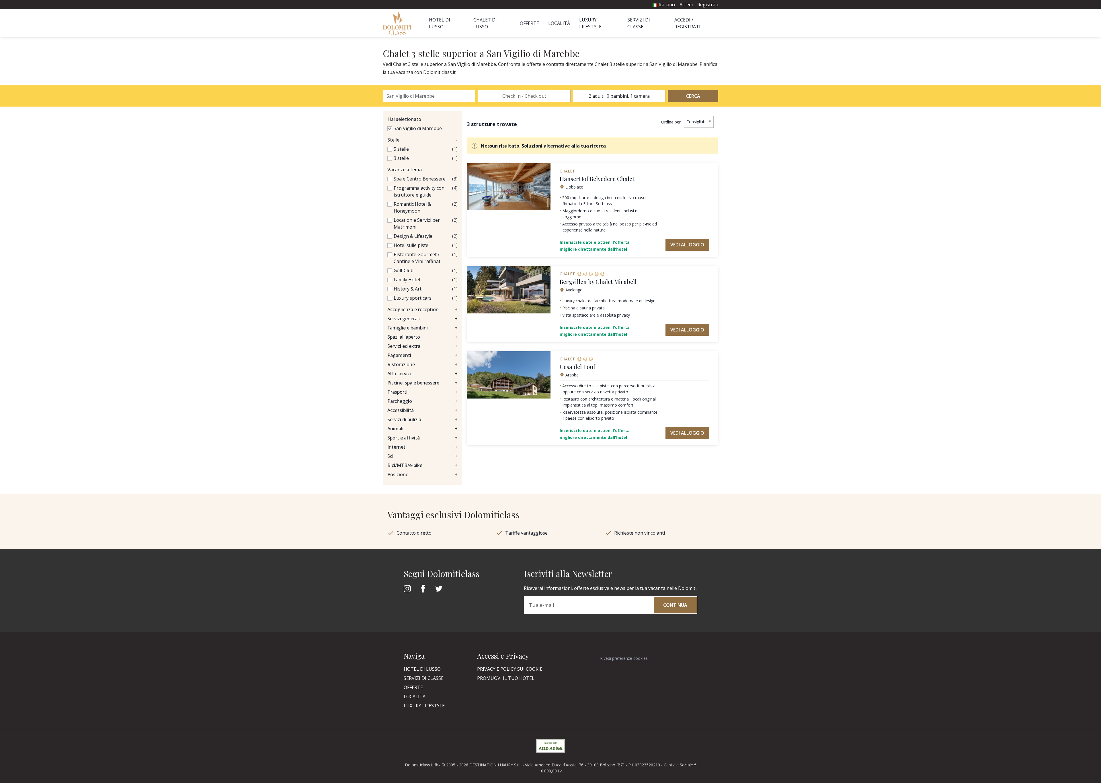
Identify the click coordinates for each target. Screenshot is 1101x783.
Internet (422, 447)
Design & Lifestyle (413, 236)
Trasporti (422, 392)
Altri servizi (422, 373)
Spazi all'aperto (422, 337)
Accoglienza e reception (422, 309)
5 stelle (401, 149)
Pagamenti (422, 355)
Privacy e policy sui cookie (509, 669)
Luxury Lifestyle (424, 705)
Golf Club (403, 270)
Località (559, 23)
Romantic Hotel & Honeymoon (412, 207)
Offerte (529, 23)
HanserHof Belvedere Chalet (597, 178)
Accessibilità (422, 410)
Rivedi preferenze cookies (624, 658)
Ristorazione (422, 364)
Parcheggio (422, 401)
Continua (675, 605)
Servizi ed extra (422, 346)
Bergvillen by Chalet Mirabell (598, 281)
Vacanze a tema (422, 169)
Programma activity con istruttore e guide (419, 191)
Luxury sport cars (413, 298)
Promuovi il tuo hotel (505, 678)
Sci (422, 456)
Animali (422, 428)
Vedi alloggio (687, 245)
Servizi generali (422, 318)
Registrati (707, 4)
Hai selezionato (404, 119)
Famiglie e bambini (422, 328)
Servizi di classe (424, 678)
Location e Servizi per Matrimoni (417, 223)
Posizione (422, 474)
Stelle (422, 140)
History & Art (407, 289)
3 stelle (401, 158)
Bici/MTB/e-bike (422, 465)
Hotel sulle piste (411, 245)
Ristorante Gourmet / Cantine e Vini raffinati (418, 257)
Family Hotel (407, 279)
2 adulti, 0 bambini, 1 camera (619, 96)
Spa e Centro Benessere (420, 179)
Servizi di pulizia (422, 419)
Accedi (686, 4)
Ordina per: (671, 122)
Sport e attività (422, 438)
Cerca (693, 96)
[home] (399, 23)
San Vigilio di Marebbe (418, 128)
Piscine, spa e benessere (422, 383)
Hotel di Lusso (422, 669)
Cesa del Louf (577, 366)
